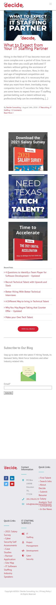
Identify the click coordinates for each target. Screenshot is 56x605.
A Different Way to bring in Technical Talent (27, 301)
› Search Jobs (45, 481)
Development (30, 550)
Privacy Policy (45, 591)
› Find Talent (45, 477)
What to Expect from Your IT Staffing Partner (26, 46)
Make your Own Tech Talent (19, 317)
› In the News (45, 509)
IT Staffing (29, 535)
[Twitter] (6, 484)
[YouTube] (12, 484)
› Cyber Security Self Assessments (10, 542)
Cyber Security (29, 557)
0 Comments (17, 110)
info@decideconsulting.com (30, 504)
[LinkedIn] (12, 478)
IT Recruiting (44, 107)
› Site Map (9, 562)
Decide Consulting (13, 107)
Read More (8, 113)
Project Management (30, 544)
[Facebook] (6, 478)
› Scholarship (45, 505)
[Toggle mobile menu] (50, 4)
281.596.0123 (30, 499)
